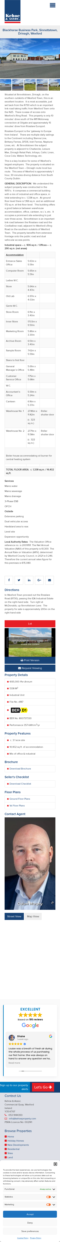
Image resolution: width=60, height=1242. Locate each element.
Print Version (31, 660)
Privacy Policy (35, 1238)
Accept (30, 1214)
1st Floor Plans (17, 805)
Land (10, 1157)
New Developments (18, 1145)
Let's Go (41, 1087)
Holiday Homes (16, 1140)
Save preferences (30, 1231)
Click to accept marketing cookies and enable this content (30, 642)
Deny (30, 1222)
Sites (10, 1153)
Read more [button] (14, 1063)
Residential (14, 1149)
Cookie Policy (22, 1238)
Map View (33, 916)
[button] (55, 1164)
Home (11, 1136)
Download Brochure (20, 768)
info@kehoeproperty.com (22, 1118)
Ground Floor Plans (20, 798)
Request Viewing (31, 668)
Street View (14, 916)
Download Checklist (20, 783)
